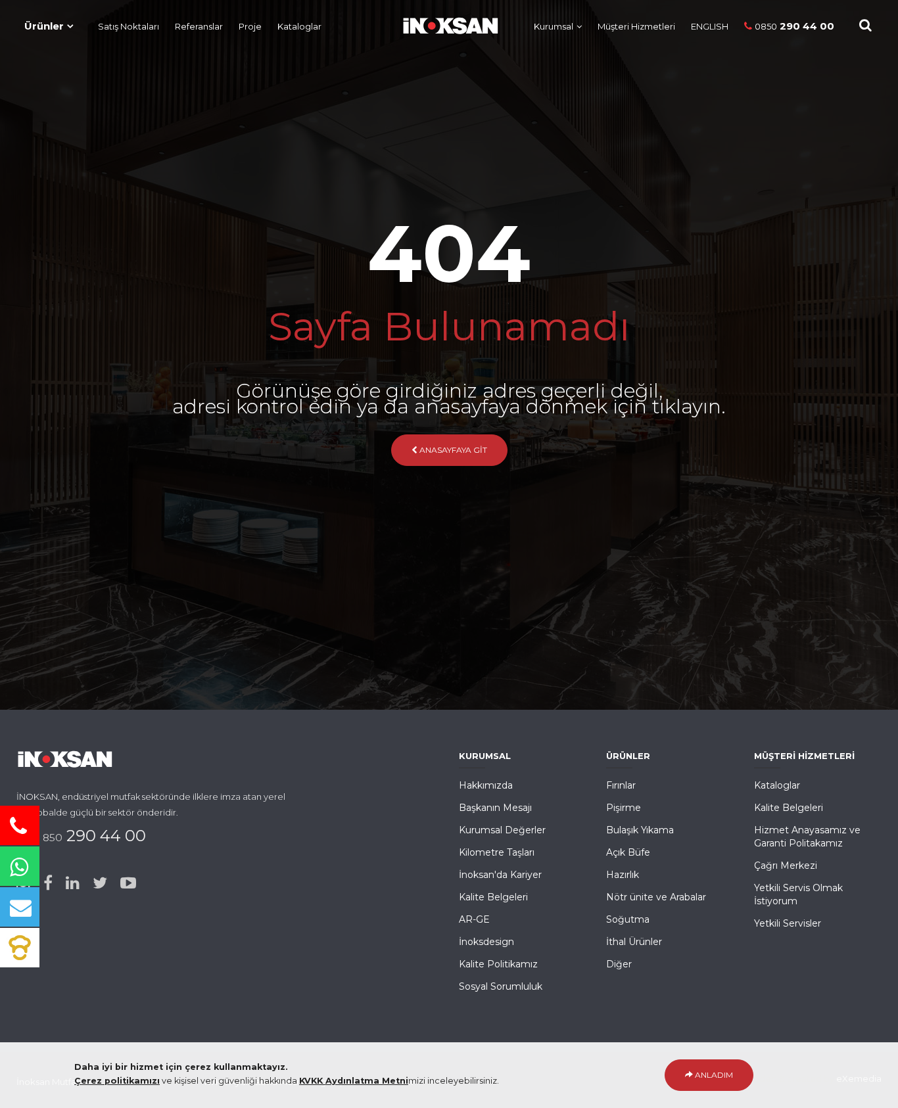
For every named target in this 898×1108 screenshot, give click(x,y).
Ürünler (44, 26)
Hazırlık (622, 875)
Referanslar (199, 26)
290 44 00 (794, 26)
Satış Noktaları (128, 26)
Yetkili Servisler (787, 923)
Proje (250, 26)
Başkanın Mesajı (495, 808)
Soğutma (628, 919)
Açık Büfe (628, 852)
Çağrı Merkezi (785, 865)
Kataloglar (299, 26)
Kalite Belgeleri (493, 897)
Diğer (619, 964)
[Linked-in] (73, 883)
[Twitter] (100, 883)
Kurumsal (553, 26)
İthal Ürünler (634, 942)
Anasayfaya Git (452, 450)
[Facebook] (48, 883)
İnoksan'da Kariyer (500, 875)
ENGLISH (709, 26)
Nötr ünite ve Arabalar (656, 897)
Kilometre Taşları (496, 852)
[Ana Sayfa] (443, 23)
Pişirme (623, 808)
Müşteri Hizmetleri (636, 26)
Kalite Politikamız (498, 964)
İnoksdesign (486, 942)
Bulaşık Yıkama (640, 830)
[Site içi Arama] (865, 25)
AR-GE (474, 919)
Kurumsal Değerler (502, 830)
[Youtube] (128, 883)
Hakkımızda (486, 785)
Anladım (713, 1075)
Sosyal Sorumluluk (500, 986)
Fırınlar (621, 785)
